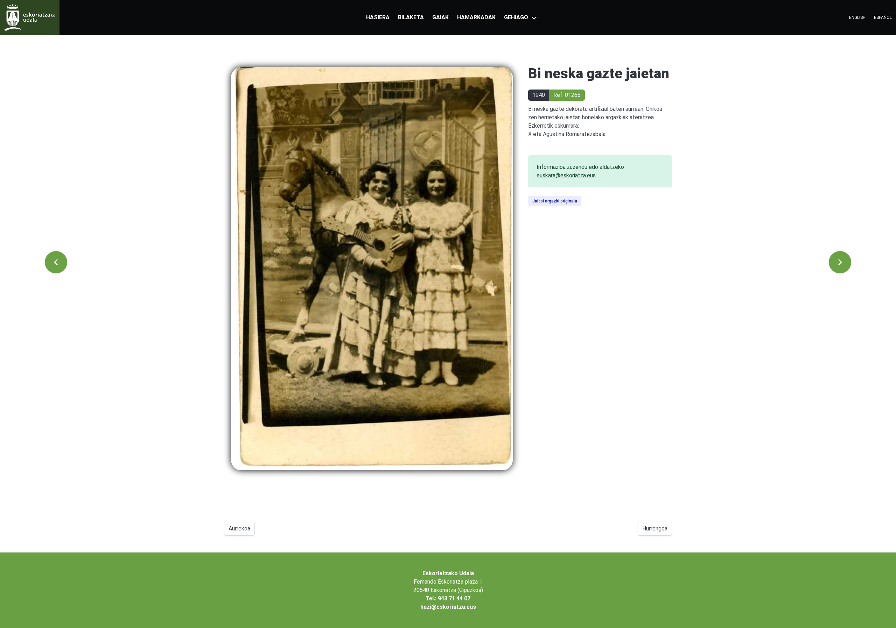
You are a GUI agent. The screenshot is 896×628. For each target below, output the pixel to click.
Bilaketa (411, 17)
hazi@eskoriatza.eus (448, 607)
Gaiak (440, 17)
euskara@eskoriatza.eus (566, 175)
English (857, 17)
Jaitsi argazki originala (554, 201)
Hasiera (378, 17)
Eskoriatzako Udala (448, 573)
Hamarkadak (476, 17)
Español (883, 17)
